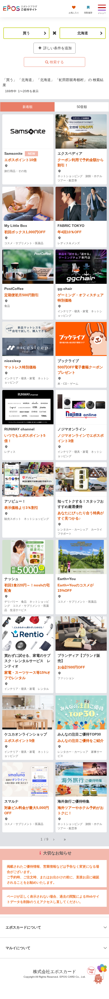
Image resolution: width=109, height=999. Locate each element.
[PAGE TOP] (95, 976)
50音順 (82, 107)
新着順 (27, 107)
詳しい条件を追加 (57, 48)
